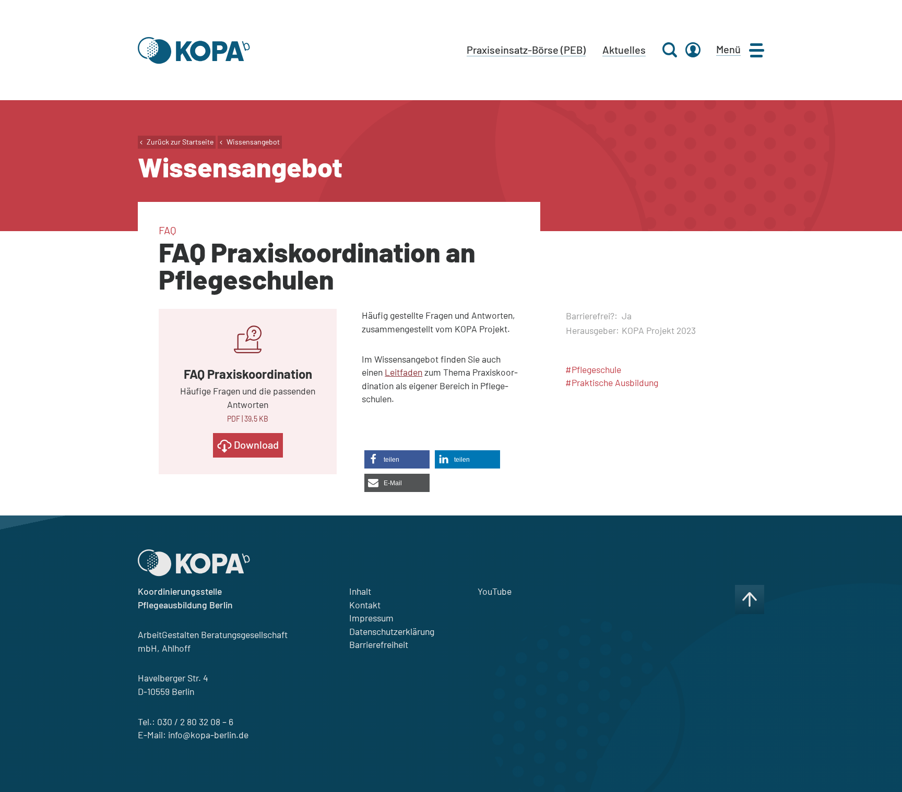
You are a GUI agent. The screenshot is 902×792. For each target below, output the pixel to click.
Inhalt (360, 591)
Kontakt (365, 604)
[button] (397, 459)
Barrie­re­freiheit (378, 644)
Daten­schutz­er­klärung (391, 631)
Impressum (371, 617)
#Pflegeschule (593, 369)
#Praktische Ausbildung (611, 382)
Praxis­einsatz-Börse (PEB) (526, 49)
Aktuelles (624, 49)
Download (255, 444)
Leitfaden (403, 372)
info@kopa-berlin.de (208, 734)
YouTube (495, 591)
